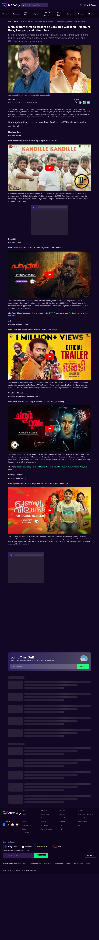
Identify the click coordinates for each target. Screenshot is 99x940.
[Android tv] (42, 846)
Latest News (45, 814)
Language (25, 825)
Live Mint (47, 863)
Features (43, 833)
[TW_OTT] (8, 825)
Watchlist (44, 810)
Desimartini (58, 863)
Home (24, 814)
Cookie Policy (64, 818)
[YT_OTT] (17, 825)
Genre (24, 829)
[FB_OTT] (4, 825)
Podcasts (62, 810)
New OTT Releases (28, 833)
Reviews (43, 818)
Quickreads (44, 825)
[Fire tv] (57, 846)
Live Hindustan (35, 863)
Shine (68, 863)
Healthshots (78, 863)
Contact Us (81, 810)
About (62, 825)
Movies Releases (46, 829)
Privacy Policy (82, 821)
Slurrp (88, 863)
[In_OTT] (12, 825)
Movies (24, 818)
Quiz (61, 829)
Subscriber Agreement (85, 814)
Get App (62, 821)
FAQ (79, 825)
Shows (24, 821)
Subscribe (82, 666)
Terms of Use (82, 818)
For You (24, 810)
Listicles (43, 821)
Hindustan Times (20, 863)
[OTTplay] (11, 5)
